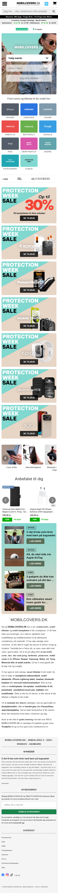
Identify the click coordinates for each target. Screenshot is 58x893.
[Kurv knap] (54, 3)
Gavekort (5, 854)
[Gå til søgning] (53, 11)
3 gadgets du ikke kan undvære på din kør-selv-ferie (40, 580)
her (23, 823)
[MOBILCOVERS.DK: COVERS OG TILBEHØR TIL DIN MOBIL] (28, 3)
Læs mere (35, 541)
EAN (3, 842)
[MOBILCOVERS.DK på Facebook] (3, 876)
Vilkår (3, 846)
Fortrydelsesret (7, 850)
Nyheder (29, 751)
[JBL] (16, 179)
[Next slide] (52, 458)
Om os (4, 859)
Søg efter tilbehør (29, 78)
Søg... (4, 867)
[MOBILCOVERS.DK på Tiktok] (11, 876)
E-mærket (36, 723)
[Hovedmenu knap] (4, 4)
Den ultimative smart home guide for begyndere (39, 602)
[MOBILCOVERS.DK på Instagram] (7, 876)
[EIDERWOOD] (37, 179)
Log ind (17, 875)
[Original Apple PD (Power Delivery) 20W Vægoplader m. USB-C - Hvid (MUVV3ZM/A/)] (43, 496)
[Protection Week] (29, 48)
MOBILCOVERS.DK (11, 723)
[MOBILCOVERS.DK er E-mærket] (46, 4)
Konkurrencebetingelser (10, 863)
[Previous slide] (5, 458)
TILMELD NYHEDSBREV (29, 812)
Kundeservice (6, 837)
